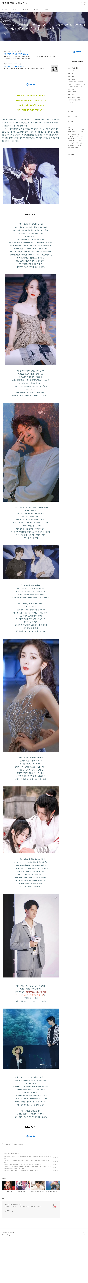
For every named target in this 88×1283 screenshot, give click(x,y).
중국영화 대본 (72, 102)
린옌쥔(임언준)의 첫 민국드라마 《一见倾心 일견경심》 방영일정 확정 (21, 1164)
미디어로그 (36, 9)
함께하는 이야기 (72, 92)
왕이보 (69, 132)
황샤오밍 (70, 143)
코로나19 (70, 136)
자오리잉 (77, 129)
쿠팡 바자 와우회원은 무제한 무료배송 (16, 54)
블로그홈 (4, 9)
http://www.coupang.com (11, 51)
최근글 (70, 116)
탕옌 (69, 147)
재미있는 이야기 (72, 95)
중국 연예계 (76, 136)
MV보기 (75, 134)
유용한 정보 (71, 89)
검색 (80, 3)
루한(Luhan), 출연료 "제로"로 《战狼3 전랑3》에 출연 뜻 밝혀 (20, 1170)
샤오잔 (69, 129)
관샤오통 (70, 145)
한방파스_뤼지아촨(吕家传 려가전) (77, 84)
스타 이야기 (7, 1153)
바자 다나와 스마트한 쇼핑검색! (14, 66)
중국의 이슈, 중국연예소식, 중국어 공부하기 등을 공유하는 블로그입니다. (23, 1207)
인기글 (75, 116)
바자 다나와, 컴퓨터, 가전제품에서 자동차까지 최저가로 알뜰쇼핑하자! (24, 69)
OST (80, 141)
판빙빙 (81, 132)
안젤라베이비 (75, 132)
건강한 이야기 (71, 79)
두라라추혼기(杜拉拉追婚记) (76, 100)
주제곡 (82, 129)
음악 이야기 (71, 74)
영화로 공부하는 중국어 (74, 97)
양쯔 (73, 129)
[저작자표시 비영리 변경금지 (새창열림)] (20, 1144)
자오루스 (78, 145)
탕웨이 (72, 147)
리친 (74, 145)
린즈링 (72, 138)
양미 (76, 138)
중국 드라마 (76, 143)
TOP (84, 1233)
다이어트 (70, 141)
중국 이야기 (71, 76)
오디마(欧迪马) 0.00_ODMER (76, 82)
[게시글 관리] (9, 1144)
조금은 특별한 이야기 (73, 68)
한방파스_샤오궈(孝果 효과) (75, 86)
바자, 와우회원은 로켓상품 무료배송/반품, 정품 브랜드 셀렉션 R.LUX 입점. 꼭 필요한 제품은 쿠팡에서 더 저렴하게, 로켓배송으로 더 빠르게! (30, 57)
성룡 (81, 143)
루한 (69, 138)
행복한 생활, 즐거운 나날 (15, 3)
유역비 (80, 138)
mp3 (76, 147)
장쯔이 (79, 134)
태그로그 (25, 9)
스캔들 (81, 136)
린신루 (83, 145)
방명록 (46, 9)
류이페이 (70, 134)
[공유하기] (7, 1144)
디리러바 (75, 141)
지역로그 (15, 9)
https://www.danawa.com (11, 63)
